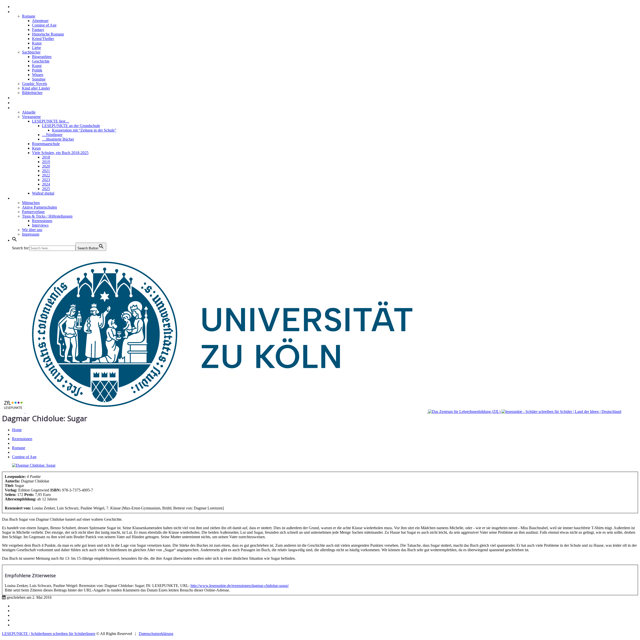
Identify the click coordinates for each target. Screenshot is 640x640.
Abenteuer (40, 21)
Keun (36, 148)
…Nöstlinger (52, 135)
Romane (28, 16)
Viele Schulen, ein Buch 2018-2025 (60, 153)
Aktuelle (29, 112)
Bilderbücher (32, 93)
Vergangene (31, 117)
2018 (46, 157)
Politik (37, 70)
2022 (46, 175)
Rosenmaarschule (46, 144)
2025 (46, 189)
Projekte (21, 107)
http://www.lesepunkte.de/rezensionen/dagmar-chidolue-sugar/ (239, 585)
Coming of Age (44, 25)
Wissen (37, 75)
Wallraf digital (43, 193)
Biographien (42, 57)
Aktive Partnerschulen (39, 207)
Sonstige (39, 79)
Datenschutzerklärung (156, 633)
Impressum (30, 234)
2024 (46, 184)
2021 (46, 171)
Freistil (19, 102)
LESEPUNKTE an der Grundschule (71, 126)
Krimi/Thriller (43, 39)
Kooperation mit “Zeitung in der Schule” (84, 130)
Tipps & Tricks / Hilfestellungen (47, 216)
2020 (46, 166)
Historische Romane (48, 34)
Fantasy (38, 30)
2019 (46, 162)
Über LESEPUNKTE (32, 198)
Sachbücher (31, 52)
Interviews (23, 97)
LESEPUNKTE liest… (50, 121)
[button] (14, 240)
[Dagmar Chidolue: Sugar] (34, 465)
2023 (46, 180)
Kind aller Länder (36, 88)
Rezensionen (25, 11)
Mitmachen (31, 203)
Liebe (36, 48)
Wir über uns (32, 230)
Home (18, 6)
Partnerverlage (33, 212)
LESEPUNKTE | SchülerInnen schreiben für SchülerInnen (48, 633)
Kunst (37, 43)
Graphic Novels (34, 84)
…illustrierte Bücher (58, 139)
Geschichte (41, 61)
